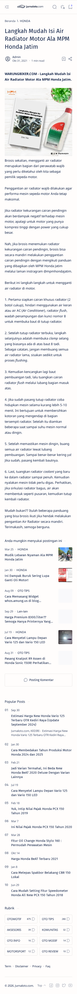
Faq (48, 966)
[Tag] (23, 549)
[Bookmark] (70, 7)
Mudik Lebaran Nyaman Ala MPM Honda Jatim (29, 557)
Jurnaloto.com (24, 986)
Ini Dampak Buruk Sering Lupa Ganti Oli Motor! (27, 578)
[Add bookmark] (64, 59)
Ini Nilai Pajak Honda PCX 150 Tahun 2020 (41, 827)
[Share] (70, 59)
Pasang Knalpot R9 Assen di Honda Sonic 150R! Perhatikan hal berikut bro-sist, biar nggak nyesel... (27, 661)
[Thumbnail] (65, 554)
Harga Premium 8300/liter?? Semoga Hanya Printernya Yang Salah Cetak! (27, 619)
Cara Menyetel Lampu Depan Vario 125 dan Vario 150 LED (26, 640)
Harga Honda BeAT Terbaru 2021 (34, 859)
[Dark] (62, 7)
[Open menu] (6, 7)
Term (8, 966)
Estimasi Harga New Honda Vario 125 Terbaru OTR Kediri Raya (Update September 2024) (38, 720)
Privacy (36, 966)
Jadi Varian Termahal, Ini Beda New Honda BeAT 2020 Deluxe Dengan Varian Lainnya (40, 772)
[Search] (54, 7)
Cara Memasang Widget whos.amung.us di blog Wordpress (22, 599)
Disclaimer (21, 966)
